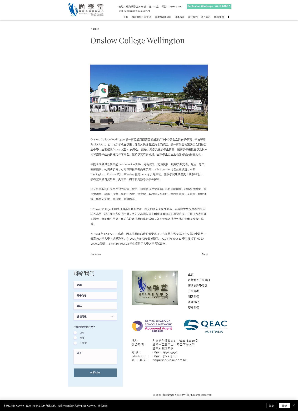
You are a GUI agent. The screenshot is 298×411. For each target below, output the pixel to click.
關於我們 (193, 296)
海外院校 (193, 302)
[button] (102, 28)
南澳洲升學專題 (197, 285)
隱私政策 (103, 405)
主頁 (190, 274)
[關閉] (294, 405)
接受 (284, 405)
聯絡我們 (193, 307)
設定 (271, 405)
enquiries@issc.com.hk (137, 10)
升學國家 (193, 291)
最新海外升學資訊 (199, 280)
